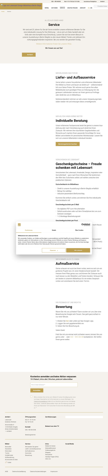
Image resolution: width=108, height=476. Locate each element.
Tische (7, 453)
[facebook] (66, 446)
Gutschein (28, 453)
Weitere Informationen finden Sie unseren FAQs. (54, 44)
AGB (6, 471)
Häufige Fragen (72, 8)
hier (67, 321)
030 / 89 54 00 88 (30, 430)
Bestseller (8, 447)
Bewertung (28, 455)
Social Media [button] (69, 444)
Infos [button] (47, 444)
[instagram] (70, 446)
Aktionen (54, 8)
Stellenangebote (50, 450)
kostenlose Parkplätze (90, 1)
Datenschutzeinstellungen (38, 471)
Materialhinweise (50, 448)
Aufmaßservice (30, 451)
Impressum (54, 471)
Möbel (47, 8)
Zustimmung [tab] (28, 230)
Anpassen (53, 250)
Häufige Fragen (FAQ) (52, 457)
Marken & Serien (50, 446)
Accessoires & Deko (11, 459)
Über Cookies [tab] (79, 230)
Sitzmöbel (8, 451)
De (88, 8)
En (91, 8)
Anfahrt (102, 1)
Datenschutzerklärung (41, 401)
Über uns (48, 459)
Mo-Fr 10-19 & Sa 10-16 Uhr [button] (72, 1)
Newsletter (48, 454)
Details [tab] (54, 230)
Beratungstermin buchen (67, 144)
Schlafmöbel (9, 455)
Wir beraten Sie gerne (31, 447)
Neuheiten (8, 449)
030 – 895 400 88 (56, 1)
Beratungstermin (30, 435)
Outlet (9, 462)
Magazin (48, 452)
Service (62, 8)
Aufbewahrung (9, 457)
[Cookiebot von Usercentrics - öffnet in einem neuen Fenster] (82, 224)
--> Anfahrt (8, 431)
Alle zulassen (78, 250)
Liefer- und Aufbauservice (33, 449)
